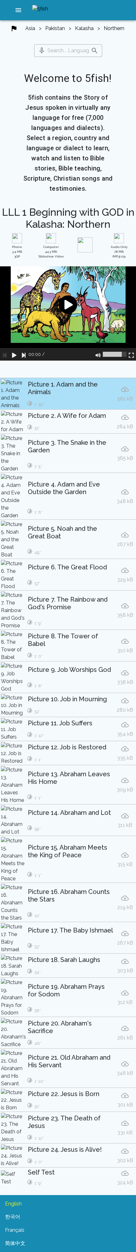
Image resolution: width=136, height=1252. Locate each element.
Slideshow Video (51, 251)
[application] (68, 313)
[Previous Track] (4, 354)
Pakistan (55, 28)
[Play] (14, 354)
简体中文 (15, 1243)
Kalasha (84, 28)
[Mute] (98, 354)
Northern (114, 28)
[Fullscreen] (131, 354)
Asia (30, 28)
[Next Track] (23, 354)
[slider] (115, 354)
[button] (18, 10)
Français (14, 1230)
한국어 (12, 1217)
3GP (17, 251)
